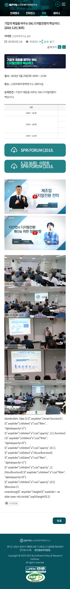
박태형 (7, 36)
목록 (59, 521)
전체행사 (14, 13)
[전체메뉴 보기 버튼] (64, 4)
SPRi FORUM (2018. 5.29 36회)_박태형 (37, 168)
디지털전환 (13, 503)
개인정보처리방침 (42, 550)
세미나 (56, 13)
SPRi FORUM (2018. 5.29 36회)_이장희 (37, 152)
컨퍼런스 (30, 13)
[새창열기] (36, 570)
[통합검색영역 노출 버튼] (57, 4)
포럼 (44, 13)
